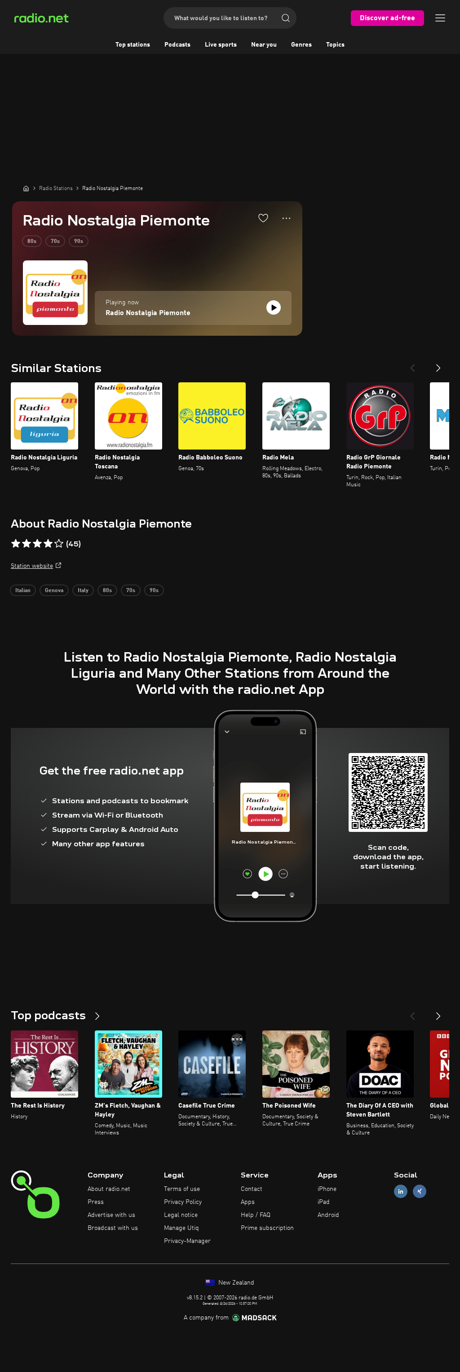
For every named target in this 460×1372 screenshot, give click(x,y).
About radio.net (109, 1189)
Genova (54, 590)
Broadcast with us (113, 1228)
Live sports (221, 45)
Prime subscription (267, 1228)
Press (96, 1202)
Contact (251, 1189)
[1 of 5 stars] (15, 543)
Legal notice (181, 1215)
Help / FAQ (255, 1215)
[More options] (286, 218)
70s (55, 241)
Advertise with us (111, 1215)
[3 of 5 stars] (37, 543)
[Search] (285, 18)
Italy (83, 590)
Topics (335, 45)
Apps (248, 1202)
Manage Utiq (181, 1228)
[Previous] (412, 364)
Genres (301, 45)
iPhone (327, 1189)
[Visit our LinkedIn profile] (400, 1191)
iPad (324, 1202)
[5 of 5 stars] (58, 543)
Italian (23, 590)
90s (78, 241)
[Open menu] (440, 18)
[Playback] (273, 307)
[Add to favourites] (263, 218)
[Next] (438, 364)
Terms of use (182, 1189)
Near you (264, 45)
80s (31, 241)
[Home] (26, 188)
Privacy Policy (183, 1202)
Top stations (132, 45)
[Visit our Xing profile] (419, 1191)
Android (328, 1215)
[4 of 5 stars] (48, 543)
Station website (32, 566)
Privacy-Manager (187, 1241)
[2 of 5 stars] (26, 543)
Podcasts (177, 45)
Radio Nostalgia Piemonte (148, 313)
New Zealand (235, 1283)
